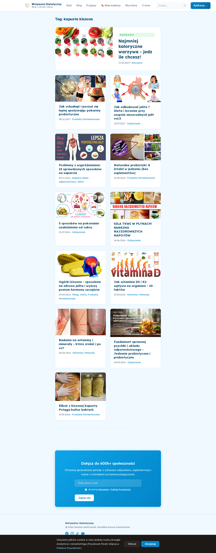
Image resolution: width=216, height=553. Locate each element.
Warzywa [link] (137, 62)
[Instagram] (72, 534)
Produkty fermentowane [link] (86, 119)
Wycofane (131, 5)
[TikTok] (77, 534)
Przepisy (91, 5)
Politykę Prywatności (121, 489)
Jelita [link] (80, 181)
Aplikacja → (201, 5)
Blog (79, 5)
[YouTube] (82, 534)
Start (69, 5)
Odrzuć (132, 544)
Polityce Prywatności (69, 548)
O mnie (146, 5)
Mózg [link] (75, 294)
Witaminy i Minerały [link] (138, 294)
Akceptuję (150, 544)
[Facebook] (66, 534)
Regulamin (104, 489)
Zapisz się (84, 497)
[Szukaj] (185, 5)
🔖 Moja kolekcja (110, 5)
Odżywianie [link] (133, 123)
